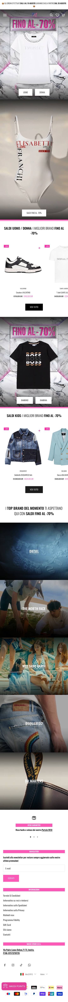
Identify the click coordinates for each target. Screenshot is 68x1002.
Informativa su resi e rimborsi (15, 900)
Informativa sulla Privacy (13, 910)
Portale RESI (47, 829)
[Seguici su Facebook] (4, 965)
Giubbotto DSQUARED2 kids (23, 475)
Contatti (6, 934)
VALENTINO (23, 288)
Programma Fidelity (11, 920)
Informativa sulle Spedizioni (15, 905)
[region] (34, 823)
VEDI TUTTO (34, 307)
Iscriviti (11, 878)
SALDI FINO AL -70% (34, 212)
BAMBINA (43, 400)
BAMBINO (24, 400)
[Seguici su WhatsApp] (29, 965)
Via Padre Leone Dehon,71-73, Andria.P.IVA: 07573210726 (18, 951)
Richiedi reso (8, 915)
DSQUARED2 (23, 471)
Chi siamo (7, 929)
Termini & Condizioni (11, 895)
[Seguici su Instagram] (13, 965)
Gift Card (7, 924)
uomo (25, 92)
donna (42, 92)
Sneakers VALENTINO (23, 292)
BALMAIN (64, 471)
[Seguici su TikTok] (21, 965)
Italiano (42, 974)
